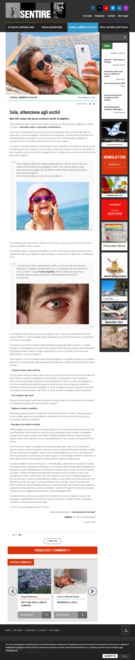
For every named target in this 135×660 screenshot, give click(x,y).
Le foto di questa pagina (84, 517)
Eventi (123, 72)
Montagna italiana (119, 51)
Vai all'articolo (26, 615)
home (8, 630)
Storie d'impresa (119, 99)
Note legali (123, 16)
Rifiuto (124, 656)
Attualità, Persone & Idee (21, 27)
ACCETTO (110, 656)
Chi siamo (87, 16)
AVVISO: (69, 517)
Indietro (53, 541)
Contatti (111, 16)
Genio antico (120, 65)
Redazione (100, 16)
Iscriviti (115, 164)
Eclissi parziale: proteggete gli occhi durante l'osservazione (69, 605)
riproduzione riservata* (83, 512)
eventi (123, 108)
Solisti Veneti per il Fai (113, 105)
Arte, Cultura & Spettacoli (114, 27)
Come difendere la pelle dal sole (33, 604)
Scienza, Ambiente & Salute (83, 27)
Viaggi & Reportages (52, 27)
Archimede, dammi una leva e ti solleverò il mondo (113, 60)
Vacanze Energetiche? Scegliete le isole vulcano (113, 83)
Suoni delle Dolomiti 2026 (114, 69)
